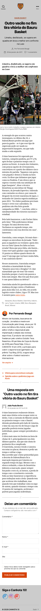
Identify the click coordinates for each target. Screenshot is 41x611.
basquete (8, 301)
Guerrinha (27, 301)
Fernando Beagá (23, 49)
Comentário (7, 514)
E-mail (5, 544)
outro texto (20, 295)
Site (3, 554)
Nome (5, 534)
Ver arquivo (7, 360)
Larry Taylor (9, 303)
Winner (12, 305)
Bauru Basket (20, 18)
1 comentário (32, 52)
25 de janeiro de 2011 (14, 52)
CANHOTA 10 (14, 607)
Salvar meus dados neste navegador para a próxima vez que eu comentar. (19, 565)
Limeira (17, 303)
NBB (22, 303)
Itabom (34, 301)
